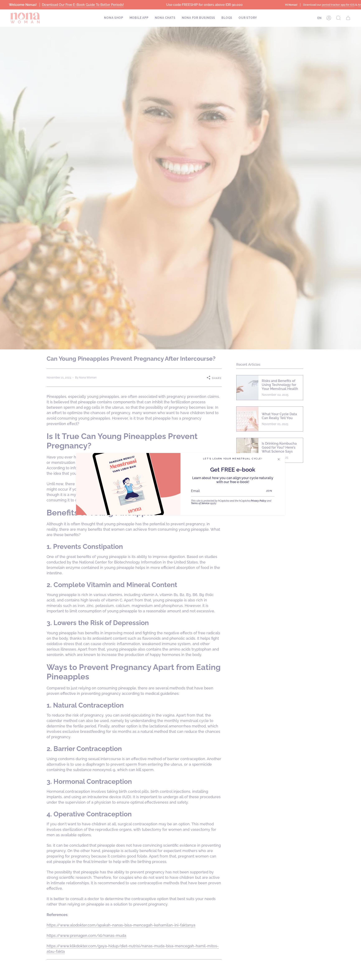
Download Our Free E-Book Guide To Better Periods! (83, 5)
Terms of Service (200, 503)
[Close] (279, 459)
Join (269, 491)
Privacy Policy (258, 500)
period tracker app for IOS (338, 4)
